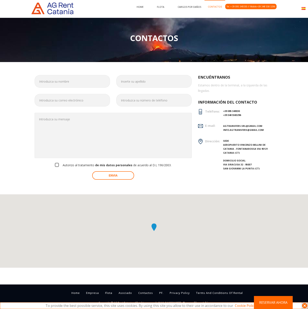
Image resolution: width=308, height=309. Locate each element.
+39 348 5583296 (232, 115)
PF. (161, 293)
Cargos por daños (189, 6)
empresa (92, 293)
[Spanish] (303, 8)
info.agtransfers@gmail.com (243, 129)
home (140, 6)
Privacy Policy (180, 293)
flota (160, 6)
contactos (215, 6)
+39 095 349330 (231, 111)
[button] (154, 227)
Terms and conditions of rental (219, 293)
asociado (125, 293)
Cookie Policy (245, 305)
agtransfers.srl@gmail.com (242, 125)
